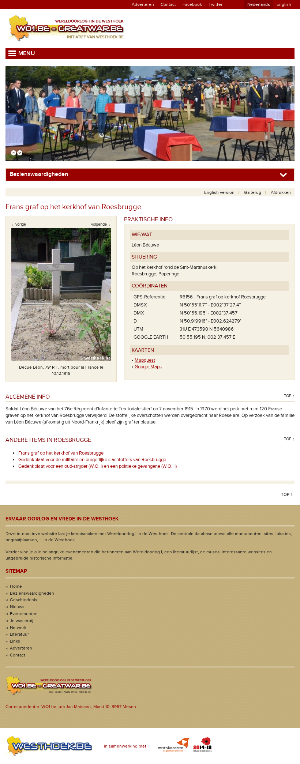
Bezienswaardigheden (32, 593)
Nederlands (258, 4)
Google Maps (148, 367)
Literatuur (19, 634)
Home (16, 586)
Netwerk (18, 627)
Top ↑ (289, 396)
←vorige (18, 224)
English (284, 4)
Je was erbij (21, 620)
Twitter (215, 4)
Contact (168, 4)
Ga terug (252, 192)
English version (219, 192)
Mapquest (145, 360)
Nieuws (17, 606)
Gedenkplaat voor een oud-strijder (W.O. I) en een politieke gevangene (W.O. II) (97, 466)
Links (15, 641)
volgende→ (101, 224)
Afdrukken (281, 192)
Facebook (192, 4)
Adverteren (143, 4)
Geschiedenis (23, 599)
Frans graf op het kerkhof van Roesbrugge (61, 453)
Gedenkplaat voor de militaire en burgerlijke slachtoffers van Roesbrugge (92, 460)
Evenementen (24, 613)
